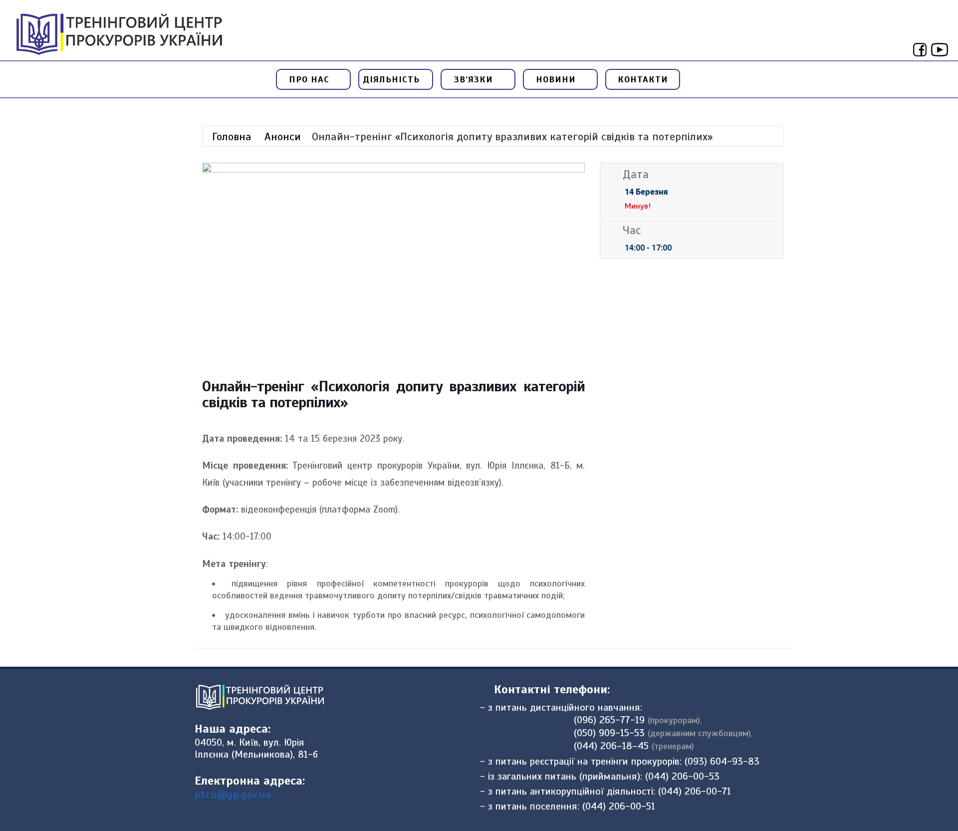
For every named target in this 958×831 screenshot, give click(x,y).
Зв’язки (475, 79)
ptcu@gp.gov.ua (233, 794)
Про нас (310, 79)
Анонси (282, 136)
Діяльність (393, 79)
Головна (233, 136)
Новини (557, 79)
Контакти (643, 79)
